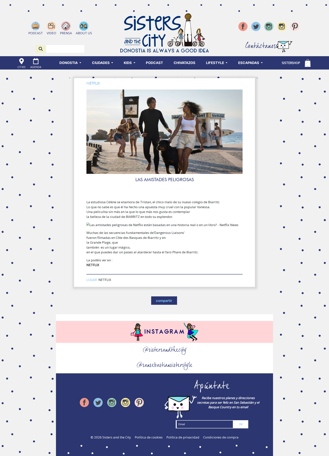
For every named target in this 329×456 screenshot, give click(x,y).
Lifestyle (215, 63)
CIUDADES (101, 63)
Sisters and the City (116, 437)
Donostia (68, 63)
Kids (128, 63)
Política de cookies (149, 437)
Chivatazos (184, 63)
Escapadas (249, 63)
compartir (164, 301)
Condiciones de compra (221, 437)
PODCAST (154, 63)
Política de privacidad (182, 437)
